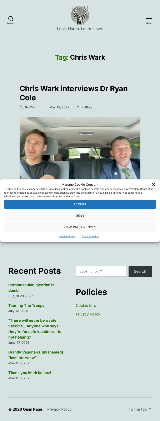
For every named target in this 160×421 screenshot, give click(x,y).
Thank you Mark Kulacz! (29, 373)
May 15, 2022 (59, 107)
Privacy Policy (90, 236)
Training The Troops (26, 305)
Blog (88, 107)
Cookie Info (86, 305)
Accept (80, 204)
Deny (80, 216)
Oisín (34, 107)
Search (140, 271)
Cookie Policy (67, 236)
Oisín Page (32, 409)
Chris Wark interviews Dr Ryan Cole (74, 93)
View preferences (80, 227)
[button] (154, 184)
